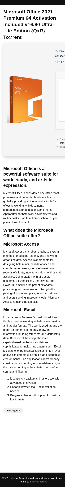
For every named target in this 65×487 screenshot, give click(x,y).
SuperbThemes (38, 481)
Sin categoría (13, 410)
